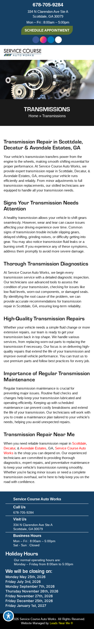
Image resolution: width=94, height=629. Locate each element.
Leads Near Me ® (61, 623)
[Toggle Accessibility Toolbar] (8, 615)
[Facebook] (35, 39)
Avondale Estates (33, 448)
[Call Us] (7, 510)
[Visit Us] (7, 524)
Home (33, 116)
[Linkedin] (50, 39)
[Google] (58, 39)
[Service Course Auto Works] (7, 499)
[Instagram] (43, 39)
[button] (87, 52)
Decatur (9, 448)
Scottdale (79, 443)
